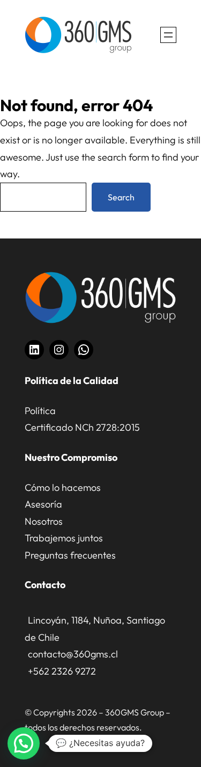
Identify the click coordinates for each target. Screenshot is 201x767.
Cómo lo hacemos (63, 487)
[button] (24, 743)
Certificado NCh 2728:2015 (82, 427)
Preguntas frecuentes (70, 555)
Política (40, 410)
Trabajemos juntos (64, 538)
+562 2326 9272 (62, 671)
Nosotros (44, 521)
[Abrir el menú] (168, 35)
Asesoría (43, 504)
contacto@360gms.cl (73, 654)
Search (121, 197)
